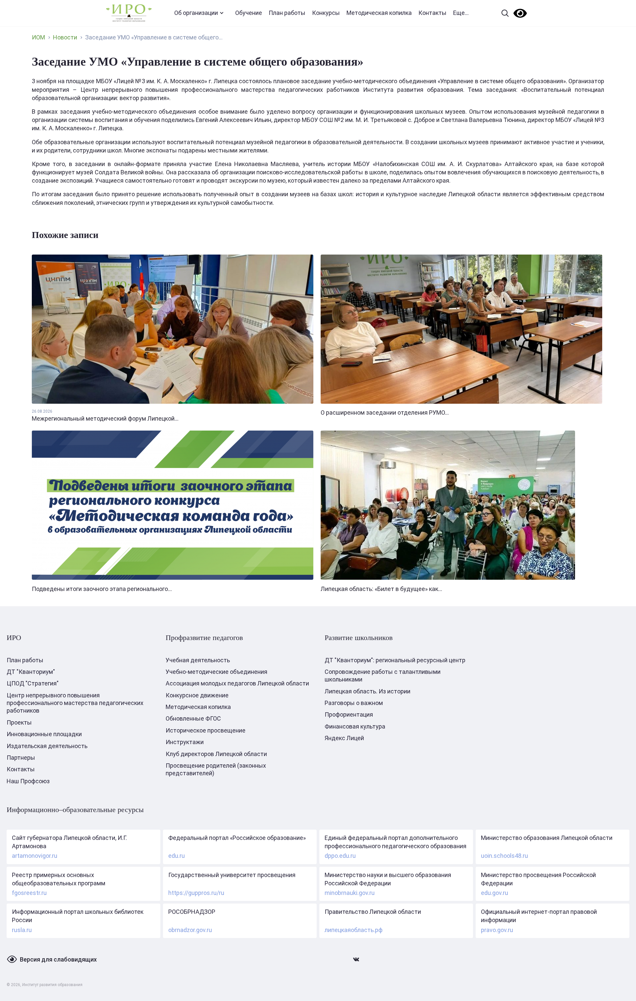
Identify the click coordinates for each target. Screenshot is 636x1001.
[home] (129, 13)
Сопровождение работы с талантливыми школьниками (383, 675)
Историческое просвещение (205, 730)
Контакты (432, 12)
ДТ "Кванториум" (31, 671)
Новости (65, 37)
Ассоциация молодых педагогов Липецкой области (237, 683)
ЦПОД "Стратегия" (33, 683)
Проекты (19, 722)
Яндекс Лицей (344, 738)
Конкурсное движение (197, 695)
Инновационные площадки (44, 734)
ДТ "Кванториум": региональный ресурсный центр (395, 660)
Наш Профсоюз (28, 781)
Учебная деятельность (198, 660)
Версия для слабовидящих (58, 959)
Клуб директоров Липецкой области (216, 753)
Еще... (461, 12)
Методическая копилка (379, 12)
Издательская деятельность (47, 745)
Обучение (248, 12)
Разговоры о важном (354, 702)
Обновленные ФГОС (193, 718)
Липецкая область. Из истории (367, 691)
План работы (287, 12)
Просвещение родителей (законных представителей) (216, 769)
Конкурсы (326, 12)
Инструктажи (185, 741)
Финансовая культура (355, 726)
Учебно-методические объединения (216, 671)
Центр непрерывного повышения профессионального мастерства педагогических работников (75, 703)
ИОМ (38, 37)
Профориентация (349, 714)
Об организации (196, 12)
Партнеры (21, 757)
